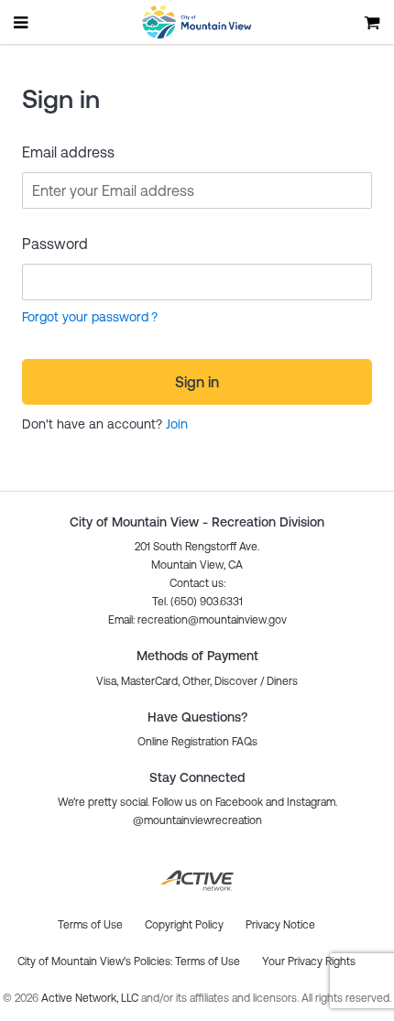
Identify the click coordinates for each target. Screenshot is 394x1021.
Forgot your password (85, 317)
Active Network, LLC (91, 998)
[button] (197, 620)
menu (22, 22)
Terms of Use (207, 961)
